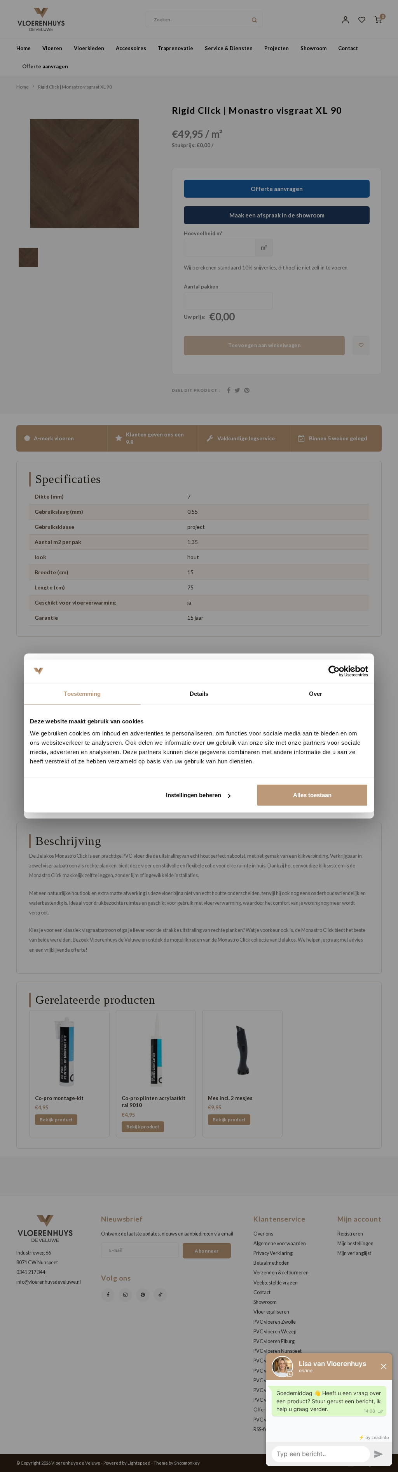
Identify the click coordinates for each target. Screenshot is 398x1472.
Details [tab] (199, 693)
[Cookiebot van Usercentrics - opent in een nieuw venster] (334, 671)
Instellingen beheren (193, 795)
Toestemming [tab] (82, 693)
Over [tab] (315, 693)
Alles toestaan (312, 795)
